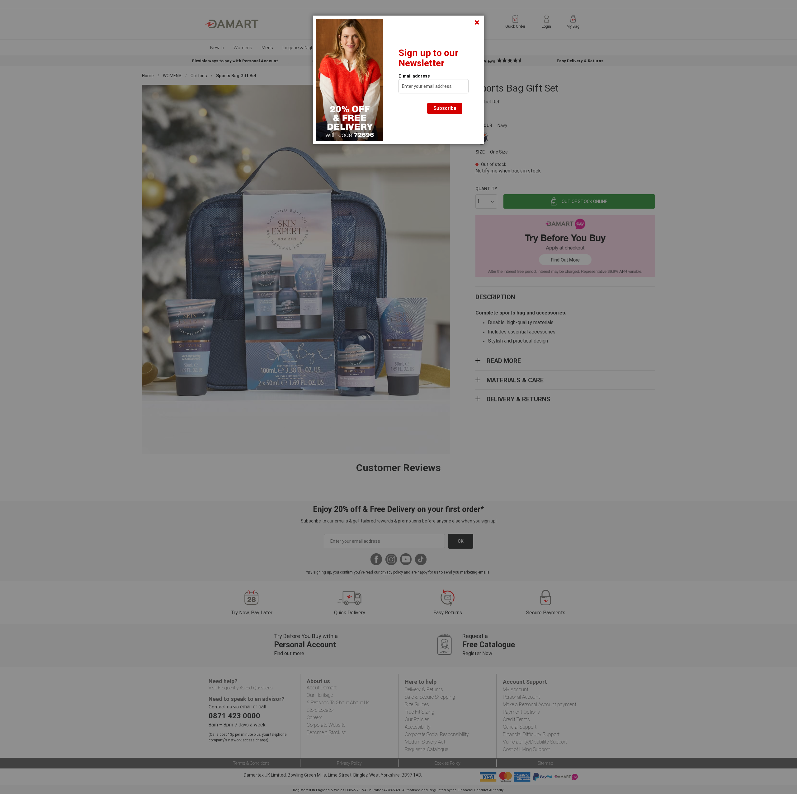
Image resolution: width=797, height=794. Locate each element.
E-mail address (414, 75)
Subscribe (444, 108)
